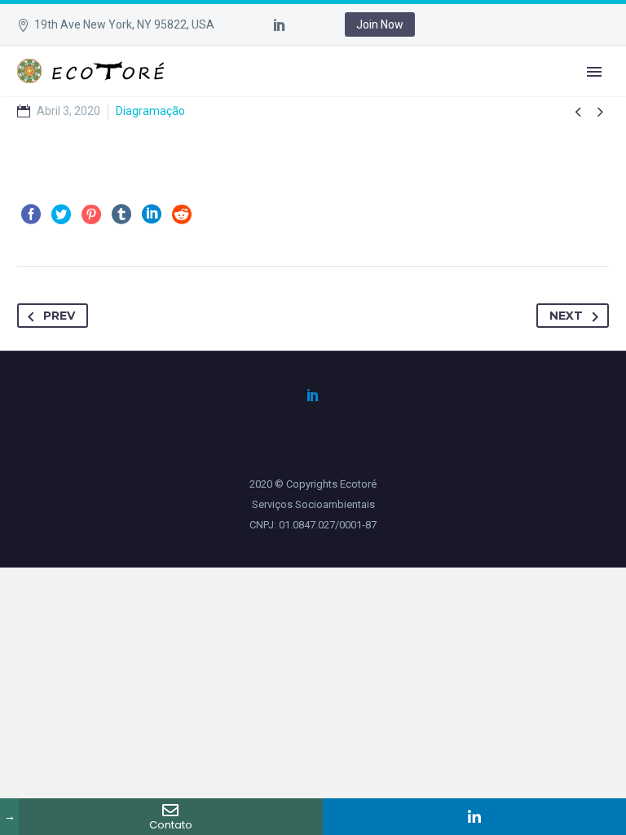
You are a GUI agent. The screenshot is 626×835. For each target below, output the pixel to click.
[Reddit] (182, 214)
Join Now (379, 24)
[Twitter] (61, 214)
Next (566, 315)
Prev (59, 315)
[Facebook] (31, 214)
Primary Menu (594, 72)
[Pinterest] (91, 214)
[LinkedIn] (279, 24)
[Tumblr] (121, 214)
